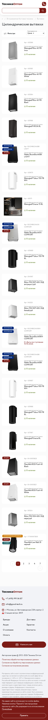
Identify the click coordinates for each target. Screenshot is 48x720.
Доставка (31, 619)
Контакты (31, 629)
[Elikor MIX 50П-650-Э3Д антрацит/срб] (13, 285)
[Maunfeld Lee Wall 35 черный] (13, 545)
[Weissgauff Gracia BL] (13, 441)
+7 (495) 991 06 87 (14, 598)
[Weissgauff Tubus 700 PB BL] (13, 259)
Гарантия (30, 624)
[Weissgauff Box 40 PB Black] (13, 102)
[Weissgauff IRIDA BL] (13, 129)
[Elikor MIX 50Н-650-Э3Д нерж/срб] (13, 519)
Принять (24, 715)
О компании (8, 629)
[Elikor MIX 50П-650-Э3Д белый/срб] (13, 311)
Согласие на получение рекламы (15, 666)
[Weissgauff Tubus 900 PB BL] (13, 415)
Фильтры (11, 33)
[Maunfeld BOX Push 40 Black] (13, 467)
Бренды (6, 619)
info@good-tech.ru (14, 604)
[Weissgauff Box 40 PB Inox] (13, 50)
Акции (6, 624)
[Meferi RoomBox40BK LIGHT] (13, 154)
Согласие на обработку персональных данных (21, 662)
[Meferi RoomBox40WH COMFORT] (13, 337)
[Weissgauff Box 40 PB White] (13, 77)
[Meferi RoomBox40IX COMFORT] (13, 233)
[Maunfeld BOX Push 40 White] (13, 493)
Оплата (6, 635)
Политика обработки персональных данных (20, 659)
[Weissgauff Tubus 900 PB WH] (13, 389)
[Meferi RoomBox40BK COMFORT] (13, 363)
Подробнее (7, 709)
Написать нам (26, 644)
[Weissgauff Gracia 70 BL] (13, 206)
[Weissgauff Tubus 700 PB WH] (13, 181)
